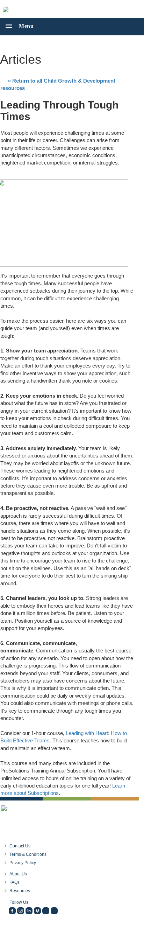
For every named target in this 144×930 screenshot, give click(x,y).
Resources (19, 890)
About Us (18, 874)
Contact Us (19, 846)
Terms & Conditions (27, 854)
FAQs (14, 882)
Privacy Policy (22, 862)
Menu (23, 26)
